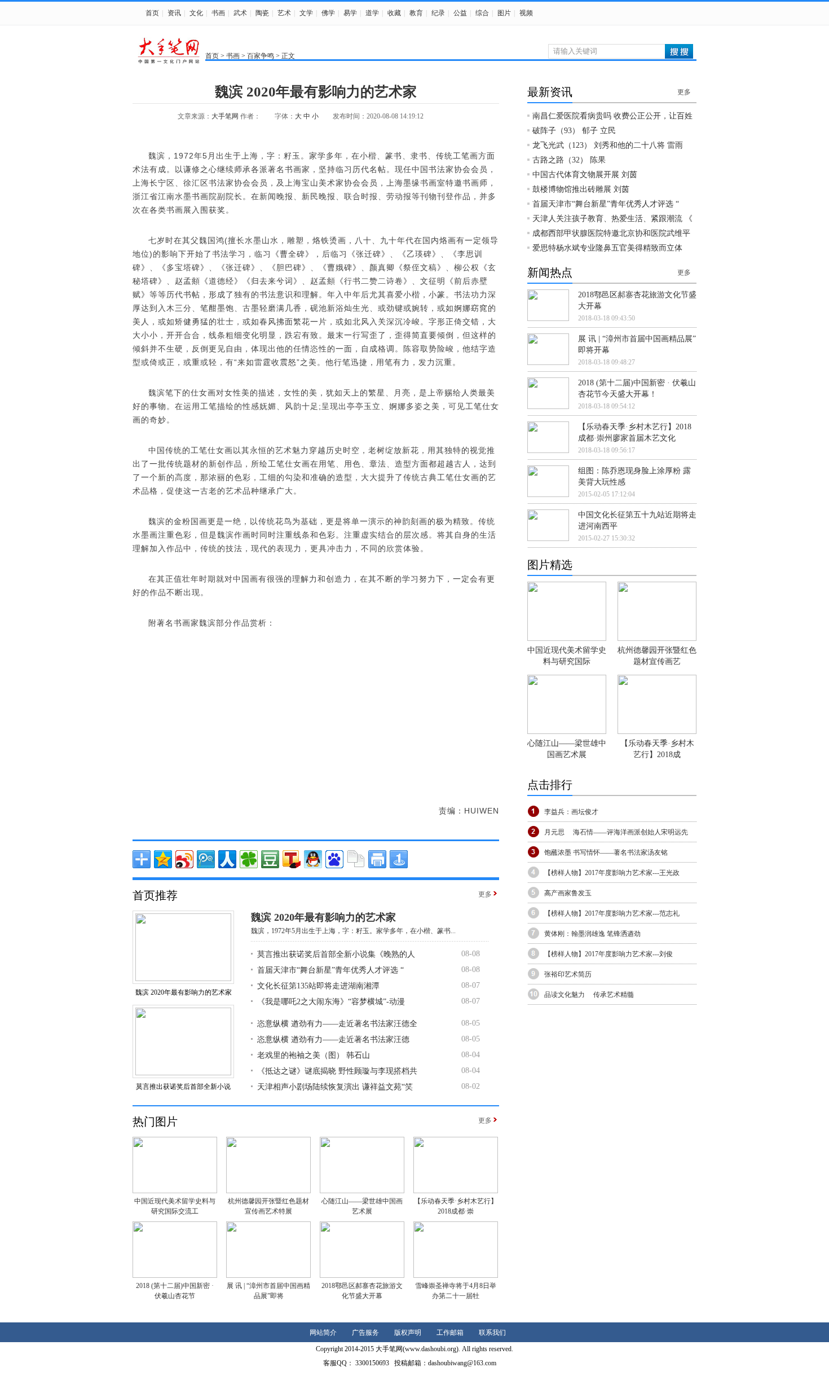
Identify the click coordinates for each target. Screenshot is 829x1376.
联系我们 (492, 1333)
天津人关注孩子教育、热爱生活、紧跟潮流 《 (612, 218)
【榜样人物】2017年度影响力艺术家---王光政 (612, 873)
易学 (350, 13)
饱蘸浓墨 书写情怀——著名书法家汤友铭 (606, 852)
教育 (416, 13)
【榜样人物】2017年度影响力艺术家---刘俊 (608, 954)
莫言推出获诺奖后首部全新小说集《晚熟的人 (336, 954)
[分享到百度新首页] (334, 859)
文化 (196, 13)
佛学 (328, 13)
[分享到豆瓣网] (270, 859)
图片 (504, 13)
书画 (218, 13)
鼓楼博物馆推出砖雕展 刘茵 (580, 189)
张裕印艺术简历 (568, 974)
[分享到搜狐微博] (292, 859)
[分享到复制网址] (356, 859)
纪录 (438, 13)
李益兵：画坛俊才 (571, 812)
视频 (526, 13)
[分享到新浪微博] (184, 859)
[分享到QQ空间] (163, 859)
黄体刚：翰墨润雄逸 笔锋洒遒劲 (592, 934)
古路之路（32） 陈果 (569, 160)
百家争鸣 (260, 56)
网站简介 (323, 1333)
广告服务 (365, 1333)
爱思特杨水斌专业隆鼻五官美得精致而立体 (607, 248)
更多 (485, 894)
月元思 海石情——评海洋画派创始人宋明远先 (616, 832)
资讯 (174, 13)
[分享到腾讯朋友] (249, 859)
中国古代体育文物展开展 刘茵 (584, 174)
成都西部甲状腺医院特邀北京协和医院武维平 (611, 233)
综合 (482, 13)
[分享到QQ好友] (313, 859)
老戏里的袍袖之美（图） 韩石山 (313, 1055)
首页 (152, 13)
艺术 (284, 13)
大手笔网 (225, 116)
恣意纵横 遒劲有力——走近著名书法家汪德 (333, 1039)
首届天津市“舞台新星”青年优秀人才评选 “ (330, 970)
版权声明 (407, 1333)
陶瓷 (262, 13)
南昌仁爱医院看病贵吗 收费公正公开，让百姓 (612, 116)
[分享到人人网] (227, 859)
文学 (306, 13)
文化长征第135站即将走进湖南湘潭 (318, 986)
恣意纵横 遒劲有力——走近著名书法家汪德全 (337, 1023)
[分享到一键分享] (399, 859)
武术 (240, 13)
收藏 (394, 13)
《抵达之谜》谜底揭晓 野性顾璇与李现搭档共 (337, 1071)
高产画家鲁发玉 (568, 893)
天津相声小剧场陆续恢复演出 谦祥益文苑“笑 (335, 1087)
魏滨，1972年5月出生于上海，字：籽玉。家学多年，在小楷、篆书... (353, 931)
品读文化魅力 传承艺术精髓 (589, 995)
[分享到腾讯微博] (206, 859)
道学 (372, 13)
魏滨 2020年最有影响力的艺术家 (183, 992)
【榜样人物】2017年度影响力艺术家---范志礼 (612, 913)
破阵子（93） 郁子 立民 (574, 130)
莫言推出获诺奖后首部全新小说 (183, 1087)
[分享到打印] (377, 859)
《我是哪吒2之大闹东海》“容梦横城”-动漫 (331, 1001)
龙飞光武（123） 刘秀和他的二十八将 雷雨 (607, 145)
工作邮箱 (450, 1333)
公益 (460, 13)
